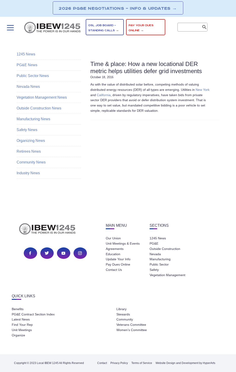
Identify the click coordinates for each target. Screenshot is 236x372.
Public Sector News (33, 76)
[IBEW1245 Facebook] (30, 253)
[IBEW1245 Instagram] (80, 253)
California (104, 95)
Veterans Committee (131, 324)
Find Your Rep (22, 324)
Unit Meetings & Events (123, 243)
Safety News (27, 130)
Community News (31, 162)
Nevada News (28, 87)
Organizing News (31, 141)
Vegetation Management (167, 275)
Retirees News (29, 151)
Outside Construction (165, 249)
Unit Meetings (22, 330)
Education (113, 254)
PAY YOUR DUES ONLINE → (141, 27)
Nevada (155, 254)
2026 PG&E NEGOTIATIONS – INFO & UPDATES (118, 8)
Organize (18, 335)
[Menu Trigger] (9, 27)
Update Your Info (118, 259)
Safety (154, 270)
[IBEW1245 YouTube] (63, 253)
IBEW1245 (52, 28)
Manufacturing (160, 259)
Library (121, 309)
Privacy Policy (119, 363)
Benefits (18, 309)
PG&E (154, 243)
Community (124, 319)
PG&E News (27, 65)
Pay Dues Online (118, 264)
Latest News (21, 319)
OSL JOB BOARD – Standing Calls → (103, 27)
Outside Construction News (39, 108)
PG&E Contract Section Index (33, 314)
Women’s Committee (131, 330)
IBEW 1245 (55, 230)
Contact (102, 363)
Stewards (123, 314)
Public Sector (159, 264)
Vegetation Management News (42, 97)
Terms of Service (141, 363)
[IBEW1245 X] (46, 253)
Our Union (113, 238)
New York (202, 90)
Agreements (115, 249)
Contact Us (114, 270)
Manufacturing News (33, 119)
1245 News (26, 54)
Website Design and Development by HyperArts (185, 363)
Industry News (28, 173)
